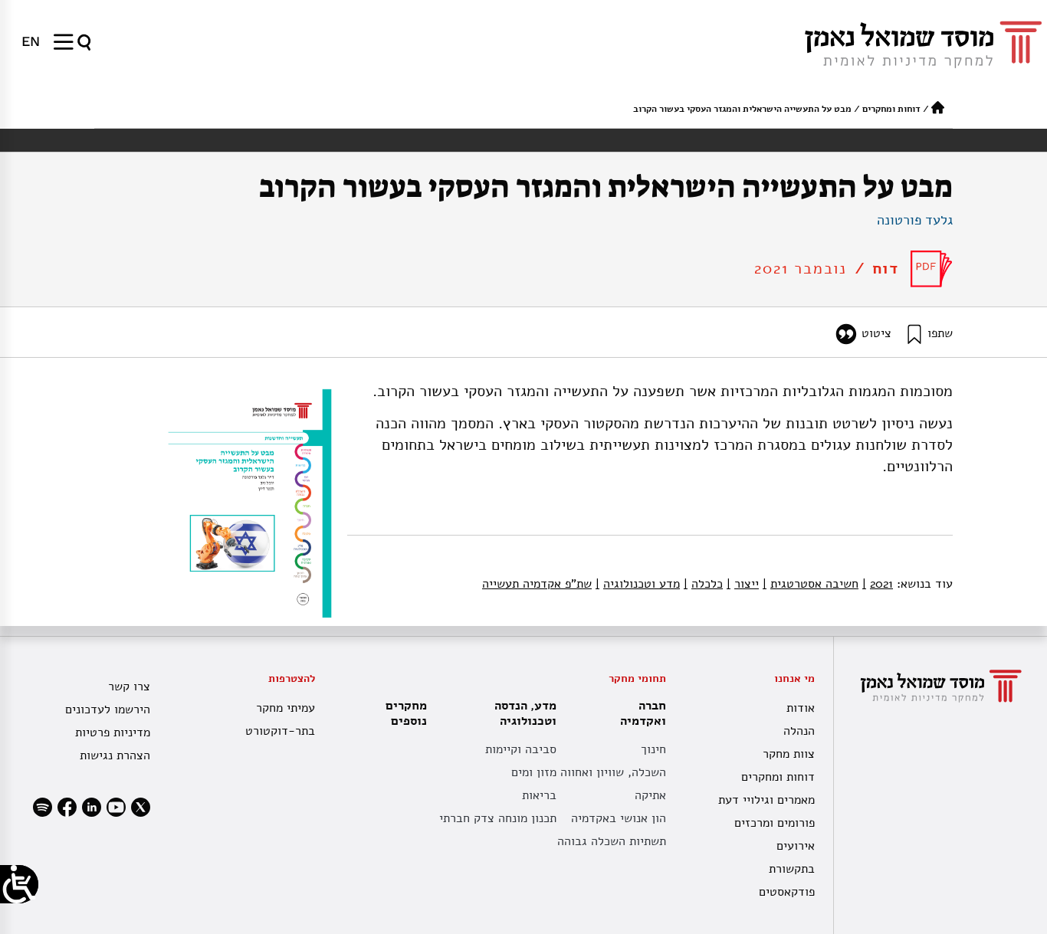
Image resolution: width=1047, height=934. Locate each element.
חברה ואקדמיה (643, 713)
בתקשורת (792, 868)
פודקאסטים (787, 891)
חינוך (653, 749)
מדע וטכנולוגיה (638, 583)
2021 (877, 583)
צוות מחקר (789, 754)
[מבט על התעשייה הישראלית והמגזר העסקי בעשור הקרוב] (932, 269)
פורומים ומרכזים (774, 822)
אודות (800, 708)
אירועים (795, 845)
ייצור (743, 583)
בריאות (539, 795)
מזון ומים (533, 772)
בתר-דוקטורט (280, 731)
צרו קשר (129, 686)
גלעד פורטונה (915, 220)
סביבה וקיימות (520, 749)
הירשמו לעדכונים (107, 709)
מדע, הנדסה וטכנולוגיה (525, 713)
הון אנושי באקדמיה (618, 818)
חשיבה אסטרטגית (810, 583)
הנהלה (799, 731)
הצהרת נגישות (115, 755)
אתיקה (650, 795)
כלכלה (703, 583)
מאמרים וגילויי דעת (766, 799)
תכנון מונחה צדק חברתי (497, 818)
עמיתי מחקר (285, 708)
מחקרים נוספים (406, 713)
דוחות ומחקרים (891, 109)
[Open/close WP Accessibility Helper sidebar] (19, 884)
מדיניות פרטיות (112, 732)
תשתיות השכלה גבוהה (611, 841)
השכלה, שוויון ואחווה (613, 772)
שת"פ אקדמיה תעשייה (537, 583)
